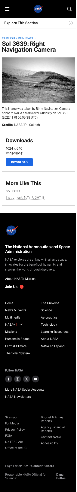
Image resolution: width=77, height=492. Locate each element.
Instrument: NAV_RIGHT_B (25, 197)
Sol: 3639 (13, 191)
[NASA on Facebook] (8, 379)
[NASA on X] (26, 379)
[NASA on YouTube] (35, 379)
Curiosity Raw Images (19, 38)
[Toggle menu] (7, 9)
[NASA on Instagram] (17, 379)
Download (19, 162)
